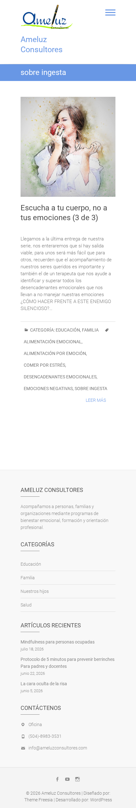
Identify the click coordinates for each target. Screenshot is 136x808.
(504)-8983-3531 (45, 736)
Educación (68, 330)
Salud (26, 604)
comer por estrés (44, 365)
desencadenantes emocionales (60, 376)
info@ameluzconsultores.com (57, 747)
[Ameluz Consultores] (48, 16)
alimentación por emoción (55, 353)
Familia (90, 330)
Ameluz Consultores (42, 44)
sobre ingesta (91, 388)
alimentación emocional (53, 341)
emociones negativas (48, 388)
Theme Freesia (38, 799)
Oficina (35, 724)
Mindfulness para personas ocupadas (58, 641)
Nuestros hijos (35, 591)
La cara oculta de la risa (44, 683)
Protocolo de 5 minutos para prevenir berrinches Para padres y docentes (67, 663)
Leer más (96, 400)
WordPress (101, 799)
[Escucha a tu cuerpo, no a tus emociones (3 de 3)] (68, 147)
